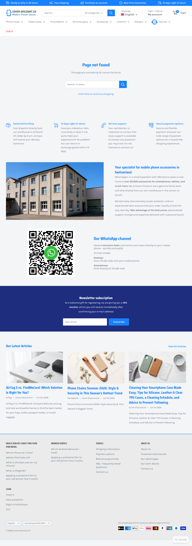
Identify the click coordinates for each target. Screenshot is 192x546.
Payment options (105, 454)
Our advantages (149, 458)
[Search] (111, 13)
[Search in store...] (123, 84)
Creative (121, 21)
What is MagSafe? (16, 470)
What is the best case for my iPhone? (21, 464)
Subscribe (118, 321)
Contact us (102, 471)
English (11, 523)
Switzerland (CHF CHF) (35, 523)
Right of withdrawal (17, 504)
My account (155, 14)
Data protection (14, 499)
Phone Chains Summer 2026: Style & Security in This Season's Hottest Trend (95, 391)
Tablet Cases (35, 21)
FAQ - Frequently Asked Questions (108, 465)
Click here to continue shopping (96, 94)
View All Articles (177, 346)
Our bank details (150, 463)
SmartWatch (57, 21)
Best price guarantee (107, 458)
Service (163, 21)
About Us (146, 449)
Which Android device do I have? (65, 451)
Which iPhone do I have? (19, 452)
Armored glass (80, 21)
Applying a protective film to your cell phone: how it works (22, 477)
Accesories (102, 21)
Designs (138, 21)
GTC (8, 509)
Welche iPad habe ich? (18, 457)
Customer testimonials (153, 454)
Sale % (9, 31)
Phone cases (13, 21)
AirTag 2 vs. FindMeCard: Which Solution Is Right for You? (34, 390)
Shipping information (108, 449)
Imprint (10, 494)
